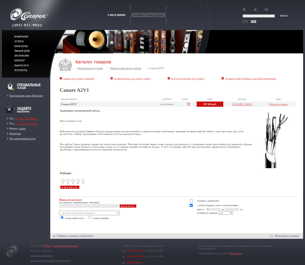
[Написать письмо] (266, 10)
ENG (245, 21)
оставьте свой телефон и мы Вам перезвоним (250, 78)
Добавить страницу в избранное (74, 235)
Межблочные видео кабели (125, 68)
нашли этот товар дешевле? (78, 78)
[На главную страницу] (12, 256)
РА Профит (235, 253)
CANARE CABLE (242, 104)
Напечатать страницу (287, 235)
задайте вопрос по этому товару (132, 78)
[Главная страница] (244, 10)
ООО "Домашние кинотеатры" (61, 246)
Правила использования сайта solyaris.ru (50, 260)
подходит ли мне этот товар (188, 78)
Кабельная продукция (90, 68)
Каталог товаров (93, 61)
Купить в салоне (278, 104)
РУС (253, 21)
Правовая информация (41, 255)
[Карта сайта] (255, 10)
